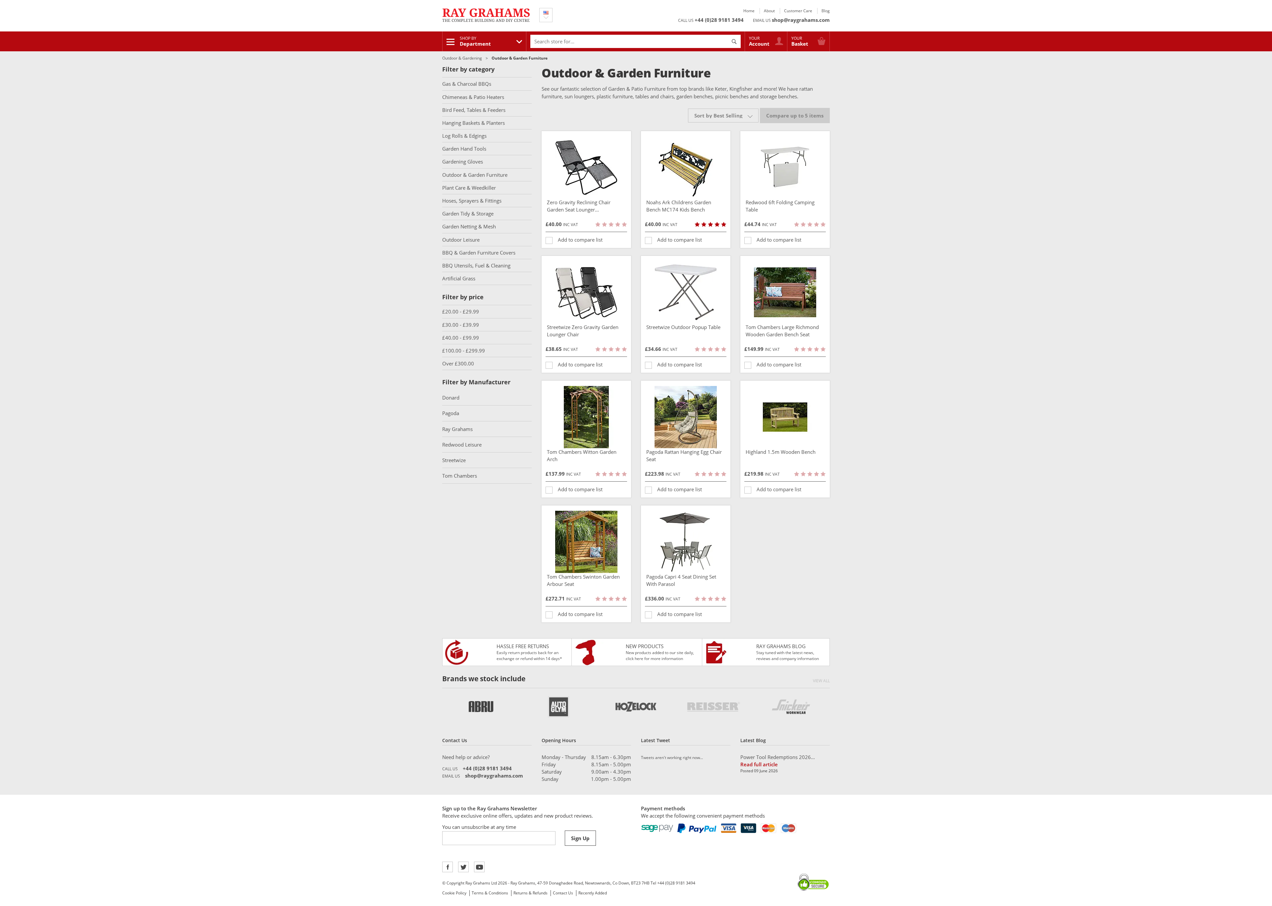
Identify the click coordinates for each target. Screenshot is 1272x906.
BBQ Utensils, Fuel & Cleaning (476, 265)
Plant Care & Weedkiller (469, 187)
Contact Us (563, 893)
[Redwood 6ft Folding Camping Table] (785, 167)
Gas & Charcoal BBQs (466, 83)
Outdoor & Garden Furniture (474, 174)
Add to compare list (580, 239)
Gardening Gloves (462, 161)
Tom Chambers (459, 475)
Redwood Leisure (462, 444)
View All (821, 681)
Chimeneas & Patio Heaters (473, 97)
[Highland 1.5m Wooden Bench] (785, 417)
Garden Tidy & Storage (468, 213)
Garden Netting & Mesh (469, 226)
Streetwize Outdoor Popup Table (683, 327)
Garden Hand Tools (464, 148)
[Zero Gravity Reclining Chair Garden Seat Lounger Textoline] (586, 167)
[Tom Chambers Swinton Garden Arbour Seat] (586, 542)
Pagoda (450, 413)
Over (458, 363)
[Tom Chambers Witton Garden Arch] (586, 417)
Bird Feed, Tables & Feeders (473, 110)
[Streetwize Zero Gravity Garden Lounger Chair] (586, 292)
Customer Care (798, 11)
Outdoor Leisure (461, 239)
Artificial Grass (458, 278)
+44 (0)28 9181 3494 (719, 20)
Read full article (759, 764)
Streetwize (454, 460)
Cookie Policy (454, 893)
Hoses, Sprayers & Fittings (472, 200)
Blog (826, 11)
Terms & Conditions (490, 893)
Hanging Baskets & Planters (473, 122)
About (769, 11)
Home (749, 11)
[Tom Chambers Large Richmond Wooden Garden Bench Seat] (785, 292)
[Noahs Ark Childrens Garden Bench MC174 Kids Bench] (685, 167)
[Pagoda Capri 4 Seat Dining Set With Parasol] (685, 542)
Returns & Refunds (530, 893)
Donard (450, 397)
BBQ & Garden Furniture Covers (478, 252)
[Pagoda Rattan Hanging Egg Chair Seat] (685, 417)
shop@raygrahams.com (801, 20)
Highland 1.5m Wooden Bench (781, 452)
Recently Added (592, 893)
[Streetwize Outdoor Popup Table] (685, 292)
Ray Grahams (457, 429)
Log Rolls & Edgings (464, 135)
